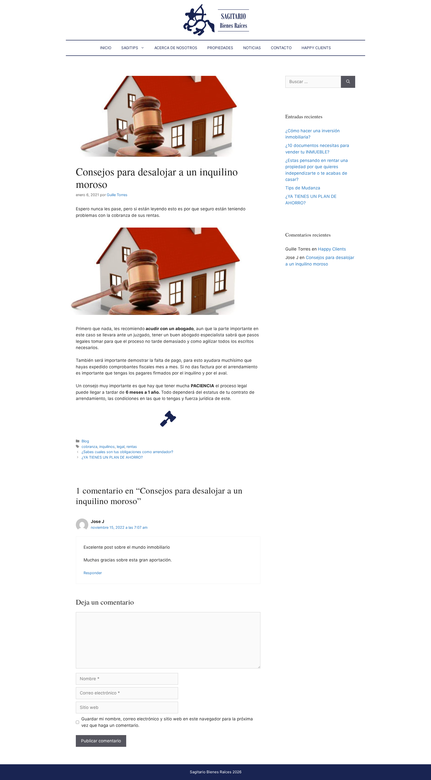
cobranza (89, 446)
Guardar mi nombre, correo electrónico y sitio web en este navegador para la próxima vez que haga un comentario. (167, 722)
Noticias (252, 47)
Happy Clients (316, 47)
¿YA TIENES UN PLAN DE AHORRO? (112, 457)
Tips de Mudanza (302, 187)
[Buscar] (348, 82)
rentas (131, 446)
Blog (85, 441)
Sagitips (129, 47)
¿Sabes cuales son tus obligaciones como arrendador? (127, 452)
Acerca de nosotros (175, 47)
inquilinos (107, 446)
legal (120, 446)
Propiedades (220, 47)
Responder (93, 573)
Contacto (281, 47)
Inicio (105, 47)
